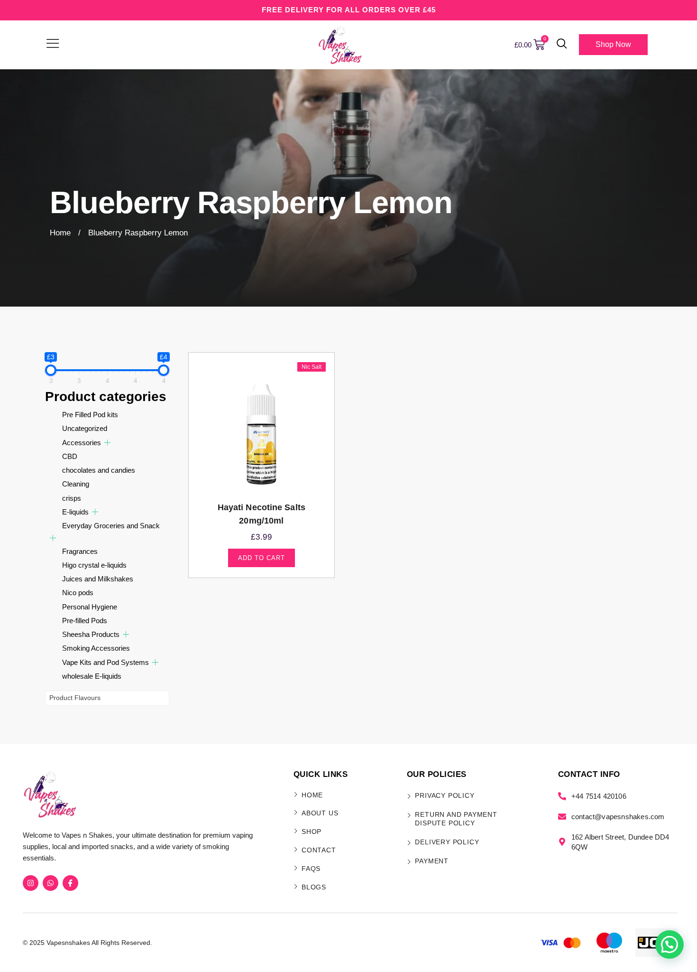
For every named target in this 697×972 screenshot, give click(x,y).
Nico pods (77, 593)
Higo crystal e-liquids (94, 565)
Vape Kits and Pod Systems (105, 662)
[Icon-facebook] (70, 883)
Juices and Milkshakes (97, 579)
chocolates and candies (98, 470)
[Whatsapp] (50, 883)
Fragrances (80, 551)
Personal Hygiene (89, 607)
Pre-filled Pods (84, 621)
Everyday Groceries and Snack (111, 526)
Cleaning (75, 484)
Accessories (81, 443)
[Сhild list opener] (107, 442)
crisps (71, 498)
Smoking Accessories (96, 648)
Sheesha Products (90, 634)
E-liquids (75, 512)
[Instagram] (30, 883)
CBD (69, 456)
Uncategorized (84, 428)
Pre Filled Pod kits (90, 415)
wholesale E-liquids (91, 676)
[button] (562, 44)
